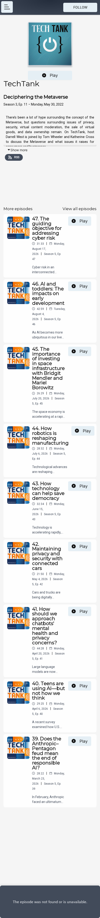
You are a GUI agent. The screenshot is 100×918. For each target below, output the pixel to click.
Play (54, 75)
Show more (18, 150)
